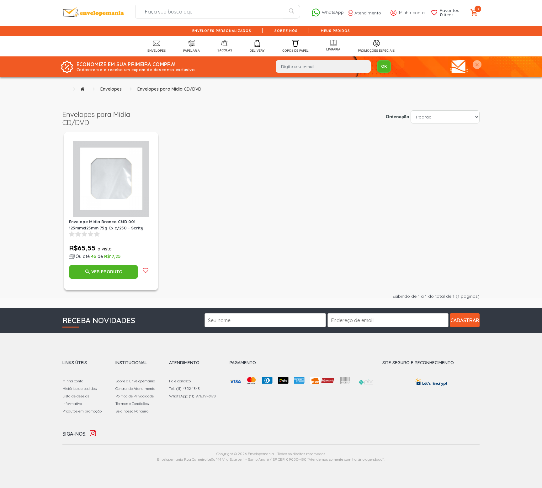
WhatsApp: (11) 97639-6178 (192, 396)
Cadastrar (464, 320)
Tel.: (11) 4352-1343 (184, 388)
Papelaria (191, 50)
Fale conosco (180, 381)
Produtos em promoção (82, 411)
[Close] (477, 65)
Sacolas (224, 50)
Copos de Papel (295, 50)
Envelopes (156, 50)
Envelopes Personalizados (221, 31)
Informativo (72, 403)
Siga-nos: (74, 434)
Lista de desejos (75, 396)
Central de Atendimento (135, 388)
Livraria (333, 49)
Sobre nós (286, 31)
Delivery (257, 50)
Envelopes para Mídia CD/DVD (169, 89)
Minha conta (72, 381)
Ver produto (106, 272)
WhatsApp (332, 12)
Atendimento (367, 13)
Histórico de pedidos (79, 388)
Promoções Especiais (376, 50)
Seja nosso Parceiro (131, 411)
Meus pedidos (335, 31)
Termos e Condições (132, 403)
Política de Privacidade (134, 396)
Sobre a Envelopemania (135, 381)
